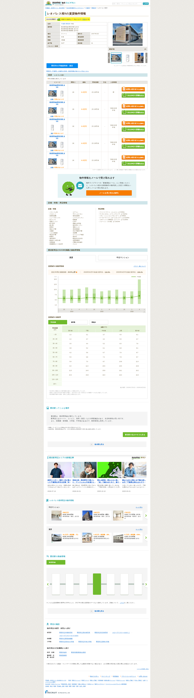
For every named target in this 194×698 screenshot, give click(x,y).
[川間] (56, 584)
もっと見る (139, 507)
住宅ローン (90, 684)
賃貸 (84, 19)
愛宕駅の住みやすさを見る (135, 435)
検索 (146, 3)
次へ (146, 584)
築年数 (73, 322)
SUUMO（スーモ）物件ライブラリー (60, 3)
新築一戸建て (129, 680)
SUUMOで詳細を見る (133, 95)
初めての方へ (94, 676)
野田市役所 (63, 652)
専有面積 (53, 322)
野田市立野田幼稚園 (66, 638)
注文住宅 (47, 684)
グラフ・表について (140, 266)
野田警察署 (63, 655)
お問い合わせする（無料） (133, 89)
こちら (122, 602)
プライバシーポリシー (128, 676)
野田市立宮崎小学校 (102, 641)
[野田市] (111, 584)
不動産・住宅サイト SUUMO (55, 8)
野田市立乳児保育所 (101, 632)
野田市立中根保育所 (66, 632)
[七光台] (70, 584)
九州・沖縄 (82, 686)
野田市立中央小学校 (85, 641)
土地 (144, 680)
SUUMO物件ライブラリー (75, 8)
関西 (70, 686)
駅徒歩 (94, 322)
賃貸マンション (76, 680)
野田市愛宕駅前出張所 (78, 652)
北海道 (47, 686)
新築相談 (74, 684)
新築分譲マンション (109, 680)
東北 (51, 686)
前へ (48, 584)
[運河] (138, 584)
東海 (66, 686)
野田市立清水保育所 (83, 632)
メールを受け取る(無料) (109, 193)
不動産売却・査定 (66, 684)
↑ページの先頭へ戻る (143, 669)
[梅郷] (124, 584)
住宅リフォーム (55, 684)
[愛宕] (97, 584)
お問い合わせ (143, 676)
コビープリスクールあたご (121, 632)
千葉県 (87, 8)
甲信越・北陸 (60, 686)
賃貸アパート (85, 680)
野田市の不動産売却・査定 (62, 66)
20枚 (51, 99)
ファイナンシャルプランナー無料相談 (116, 684)
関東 (55, 686)
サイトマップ (105, 676)
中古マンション (120, 680)
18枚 (51, 150)
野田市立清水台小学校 (66, 641)
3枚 (52, 133)
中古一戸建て (138, 680)
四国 (73, 686)
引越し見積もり (82, 684)
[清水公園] (83, 584)
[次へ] (146, 515)
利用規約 (116, 676)
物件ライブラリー (100, 684)
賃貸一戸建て (93, 680)
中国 (77, 686)
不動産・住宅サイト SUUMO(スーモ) (55, 680)
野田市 (94, 8)
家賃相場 (100, 680)
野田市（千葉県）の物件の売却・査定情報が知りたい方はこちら (67, 71)
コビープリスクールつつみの (68, 635)
